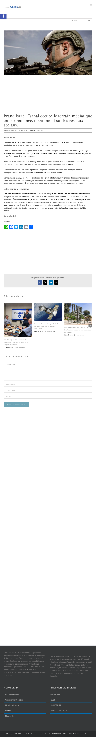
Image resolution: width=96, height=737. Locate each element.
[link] (3, 16)
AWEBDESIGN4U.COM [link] (59, 734)
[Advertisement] (48, 96)
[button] (6, 325)
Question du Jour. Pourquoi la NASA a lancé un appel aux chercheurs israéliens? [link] (47, 326)
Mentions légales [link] (12, 705)
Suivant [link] (87, 20)
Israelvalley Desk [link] (11, 130)
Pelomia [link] (88, 734)
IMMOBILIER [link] (56, 705)
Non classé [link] (39, 130)
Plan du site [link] (9, 716)
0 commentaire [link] (20, 347)
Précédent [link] (78, 20)
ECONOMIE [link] (55, 694)
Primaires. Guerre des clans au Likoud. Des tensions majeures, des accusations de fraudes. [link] (77, 329)
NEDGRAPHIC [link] (72, 734)
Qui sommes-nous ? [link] (13, 694)
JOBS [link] (53, 700)
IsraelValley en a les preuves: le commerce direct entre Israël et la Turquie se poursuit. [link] (16, 342)
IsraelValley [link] (26, 734)
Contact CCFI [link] (10, 711)
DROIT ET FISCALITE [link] (59, 711)
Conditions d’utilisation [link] (14, 700)
